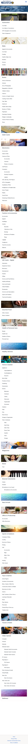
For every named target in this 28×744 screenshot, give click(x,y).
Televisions (4, 200)
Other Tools (6, 427)
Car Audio (4, 25)
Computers (4, 169)
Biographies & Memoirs (7, 88)
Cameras (6, 161)
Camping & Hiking (6, 537)
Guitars (3, 482)
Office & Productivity (8, 515)
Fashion (4, 273)
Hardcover (4, 103)
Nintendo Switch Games (9, 654)
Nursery (4, 62)
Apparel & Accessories (7, 49)
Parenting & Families (6, 114)
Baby (4, 46)
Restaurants (5, 289)
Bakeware (6, 391)
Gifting (3, 276)
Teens (3, 122)
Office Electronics (6, 521)
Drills (5, 422)
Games (4, 591)
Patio (3, 409)
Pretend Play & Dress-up (7, 607)
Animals (4, 83)
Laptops (6, 177)
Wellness (5, 698)
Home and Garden (6, 284)
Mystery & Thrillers (6, 109)
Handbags (4, 221)
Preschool (4, 604)
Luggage (4, 239)
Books (4, 77)
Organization (7, 401)
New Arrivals (6, 502)
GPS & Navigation (6, 182)
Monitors (4, 59)
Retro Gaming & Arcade (7, 670)
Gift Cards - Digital (8, 260)
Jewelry (4, 224)
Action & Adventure (6, 80)
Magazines (5, 450)
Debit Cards (6, 135)
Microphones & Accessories (10, 489)
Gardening (4, 383)
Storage (6, 438)
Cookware (6, 393)
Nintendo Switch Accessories (10, 649)
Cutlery (5, 396)
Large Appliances (8, 370)
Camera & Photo (6, 156)
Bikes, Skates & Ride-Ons (8, 584)
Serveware (6, 404)
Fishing (3, 544)
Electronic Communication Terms (14, 740)
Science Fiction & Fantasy (8, 119)
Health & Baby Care (6, 57)
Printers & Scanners (8, 164)
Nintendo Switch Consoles (10, 651)
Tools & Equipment (6, 33)
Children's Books (6, 91)
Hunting (4, 560)
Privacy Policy (14, 738)
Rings (5, 237)
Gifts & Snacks (5, 312)
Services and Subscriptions (8, 291)
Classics (4, 93)
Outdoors (4, 407)
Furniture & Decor (6, 380)
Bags (5, 552)
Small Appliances (8, 373)
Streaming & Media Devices (8, 198)
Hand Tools (6, 425)
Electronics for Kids (6, 589)
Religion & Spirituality (6, 117)
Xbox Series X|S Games (9, 685)
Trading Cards (5, 610)
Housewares (5, 386)
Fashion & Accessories (9, 213)
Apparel (4, 218)
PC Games (4, 657)
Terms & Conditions (14, 742)
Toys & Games (7, 575)
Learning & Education (7, 597)
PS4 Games (7, 662)
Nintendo (4, 644)
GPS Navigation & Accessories (9, 30)
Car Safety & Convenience (8, 28)
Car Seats (4, 51)
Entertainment (5, 271)
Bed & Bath (4, 378)
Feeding (4, 54)
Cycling (4, 539)
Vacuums (6, 375)
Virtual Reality (5, 672)
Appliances (4, 367)
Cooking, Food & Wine (7, 98)
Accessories (5, 151)
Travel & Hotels (7, 622)
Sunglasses (4, 242)
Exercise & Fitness (6, 542)
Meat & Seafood (5, 315)
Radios (3, 192)
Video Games (6, 636)
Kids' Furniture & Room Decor (8, 594)
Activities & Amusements (7, 581)
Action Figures (5, 578)
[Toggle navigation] (26, 2)
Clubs (5, 557)
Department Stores (6, 265)
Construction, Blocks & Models (9, 586)
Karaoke (4, 484)
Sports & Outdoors (8, 534)
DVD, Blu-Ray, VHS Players (8, 179)
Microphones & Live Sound (8, 487)
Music (4, 463)
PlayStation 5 (5, 665)
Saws (5, 435)
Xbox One (4, 675)
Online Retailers (5, 286)
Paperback (4, 111)
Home (14, 736)
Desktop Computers (8, 174)
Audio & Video (5, 153)
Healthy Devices (7, 351)
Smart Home (5, 195)
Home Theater (5, 190)
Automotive (6, 22)
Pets (3, 412)
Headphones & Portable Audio (8, 187)
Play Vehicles (5, 602)
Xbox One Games (8, 678)
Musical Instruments (8, 479)
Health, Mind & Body (6, 106)
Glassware (6, 399)
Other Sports (5, 563)
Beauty (3, 331)
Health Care (4, 333)
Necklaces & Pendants (9, 234)
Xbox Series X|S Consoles (10, 683)
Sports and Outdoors (6, 294)
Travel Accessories (6, 244)
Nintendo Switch (5, 646)
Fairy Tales (4, 101)
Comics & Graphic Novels (8, 96)
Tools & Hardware (6, 419)
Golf (3, 547)
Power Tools (7, 430)
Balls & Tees (7, 555)
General (4, 641)
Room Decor (5, 414)
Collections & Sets (8, 229)
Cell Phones (5, 166)
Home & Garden (7, 364)
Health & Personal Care (9, 328)
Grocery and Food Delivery (8, 278)
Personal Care (5, 339)
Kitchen (4, 388)
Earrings (6, 231)
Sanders (6, 433)
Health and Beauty (6, 281)
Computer (4, 639)
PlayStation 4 (5, 659)
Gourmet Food (7, 309)
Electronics (5, 148)
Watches (4, 247)
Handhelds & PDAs (6, 184)
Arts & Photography (6, 85)
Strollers (4, 64)
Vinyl (3, 466)
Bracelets (6, 226)
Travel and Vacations (6, 297)
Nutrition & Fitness (6, 336)
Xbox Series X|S (6, 680)
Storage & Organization (7, 417)
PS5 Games (7, 667)
